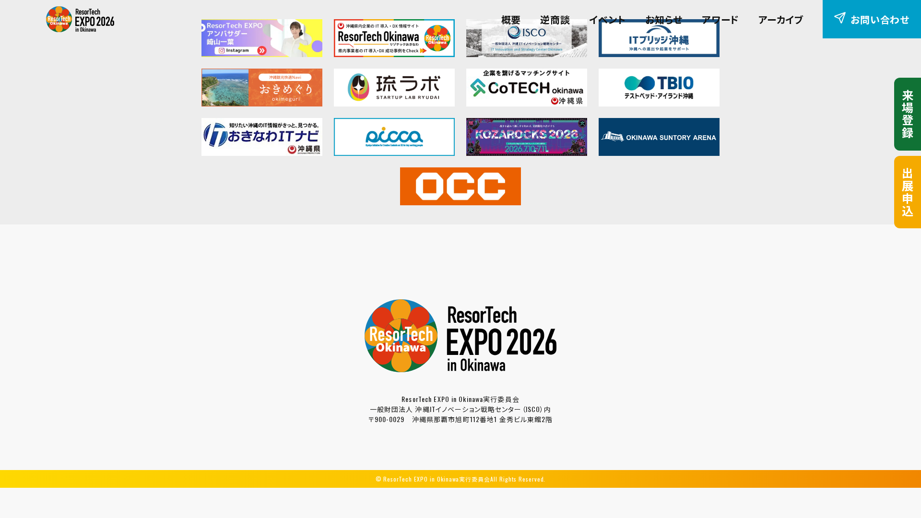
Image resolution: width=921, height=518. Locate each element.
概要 (511, 19)
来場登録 (907, 114)
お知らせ (664, 19)
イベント (608, 19)
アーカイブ (780, 19)
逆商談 (555, 19)
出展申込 (907, 192)
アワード (720, 19)
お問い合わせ (879, 19)
